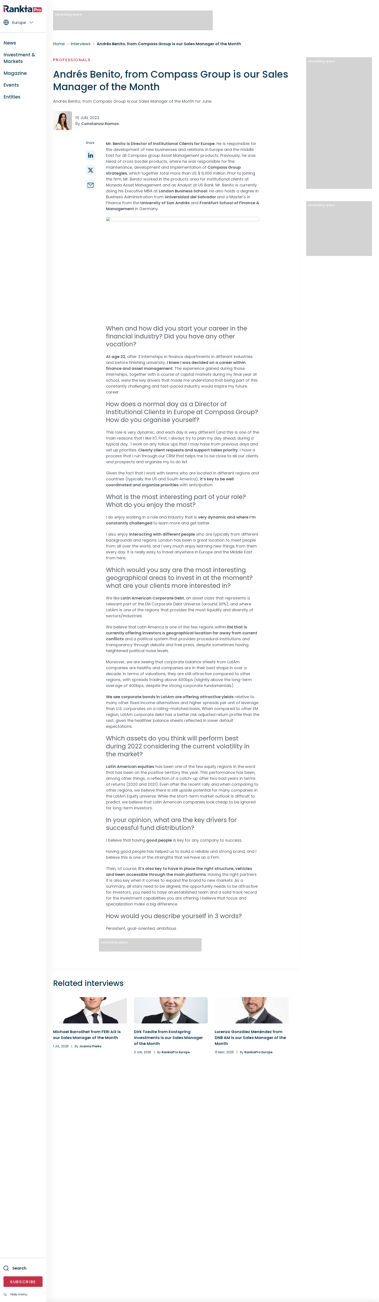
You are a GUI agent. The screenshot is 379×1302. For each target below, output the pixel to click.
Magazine (15, 73)
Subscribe (23, 1281)
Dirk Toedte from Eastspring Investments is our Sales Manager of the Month (168, 1037)
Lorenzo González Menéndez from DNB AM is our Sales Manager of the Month (250, 1037)
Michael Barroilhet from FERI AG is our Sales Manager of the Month (87, 1034)
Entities (12, 97)
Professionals (72, 60)
